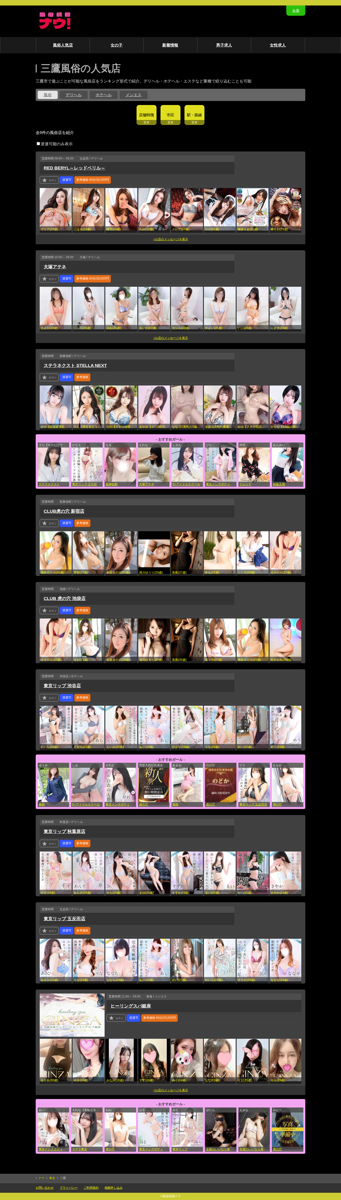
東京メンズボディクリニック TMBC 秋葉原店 (54, 1149)
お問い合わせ (45, 1188)
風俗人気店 (63, 45)
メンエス (134, 95)
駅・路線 (194, 115)
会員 (295, 10)
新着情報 (170, 45)
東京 (52, 1178)
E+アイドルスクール (186, 484)
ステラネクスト (49, 484)
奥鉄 (42, 804)
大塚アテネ (55, 266)
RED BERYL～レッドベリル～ (74, 168)
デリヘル (74, 95)
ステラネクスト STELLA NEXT (75, 365)
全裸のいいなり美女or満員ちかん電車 (221, 1149)
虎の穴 (143, 804)
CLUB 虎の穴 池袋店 (65, 598)
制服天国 (279, 484)
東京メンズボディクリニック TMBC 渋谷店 (221, 484)
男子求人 (224, 45)
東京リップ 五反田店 (253, 804)
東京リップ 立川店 (84, 484)
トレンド (245, 484)
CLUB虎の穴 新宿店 (64, 511)
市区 (170, 115)
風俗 (48, 95)
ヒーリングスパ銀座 (131, 1006)
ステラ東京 (79, 1149)
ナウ (41, 1178)
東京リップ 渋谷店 (62, 685)
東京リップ (179, 1149)
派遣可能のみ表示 (57, 144)
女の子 (117, 45)
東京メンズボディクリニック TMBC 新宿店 (121, 804)
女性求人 (278, 45)
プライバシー (69, 1188)
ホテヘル (104, 95)
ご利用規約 (91, 1188)
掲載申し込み (114, 1188)
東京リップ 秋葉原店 (64, 831)
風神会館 (112, 484)
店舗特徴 (146, 115)
